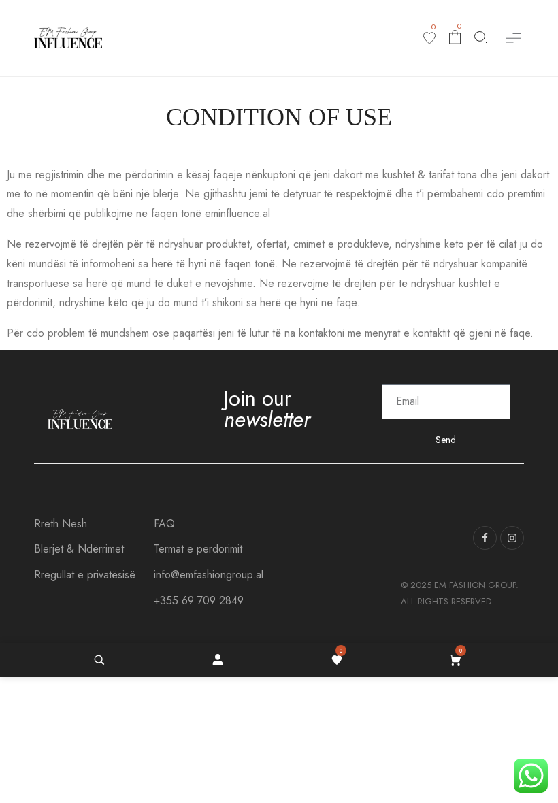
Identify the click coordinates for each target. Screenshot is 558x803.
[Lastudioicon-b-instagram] (512, 538)
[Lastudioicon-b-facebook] (485, 538)
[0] (429, 38)
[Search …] (99, 660)
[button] (513, 38)
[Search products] (481, 37)
